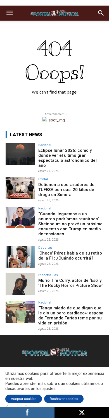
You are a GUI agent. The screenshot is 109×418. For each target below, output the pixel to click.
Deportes (45, 247)
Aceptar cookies (23, 399)
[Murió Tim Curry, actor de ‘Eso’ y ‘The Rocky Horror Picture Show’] (20, 284)
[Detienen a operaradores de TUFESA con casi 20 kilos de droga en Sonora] (20, 188)
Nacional (44, 144)
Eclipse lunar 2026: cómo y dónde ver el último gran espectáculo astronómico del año (67, 158)
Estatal (43, 178)
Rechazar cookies (64, 399)
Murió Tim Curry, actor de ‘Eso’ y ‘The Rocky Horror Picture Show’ (70, 283)
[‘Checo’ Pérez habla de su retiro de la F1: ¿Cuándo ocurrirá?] (20, 257)
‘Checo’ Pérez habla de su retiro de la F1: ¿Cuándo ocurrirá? (70, 256)
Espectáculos (48, 274)
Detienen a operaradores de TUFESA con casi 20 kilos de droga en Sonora (66, 189)
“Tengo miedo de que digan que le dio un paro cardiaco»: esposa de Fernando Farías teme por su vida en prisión (70, 315)
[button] (9, 13)
